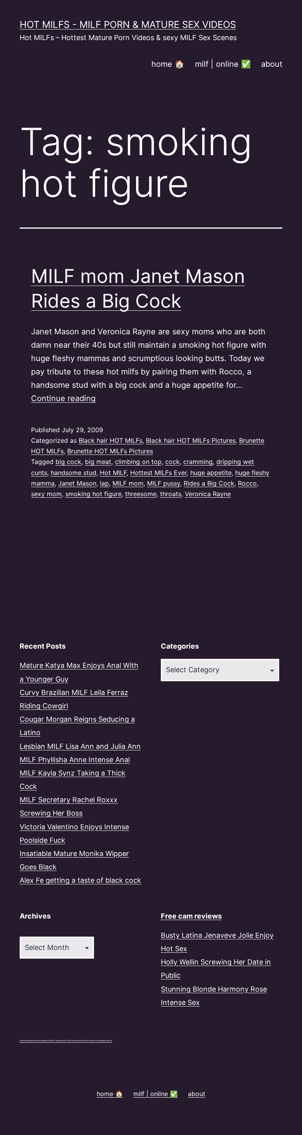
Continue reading (63, 398)
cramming (198, 462)
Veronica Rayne (208, 494)
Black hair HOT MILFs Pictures (191, 440)
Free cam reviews (191, 916)
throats (170, 494)
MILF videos (56, 1040)
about (271, 64)
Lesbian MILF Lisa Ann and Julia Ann (80, 746)
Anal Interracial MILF (45, 1040)
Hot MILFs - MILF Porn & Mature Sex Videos (128, 24)
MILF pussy (163, 483)
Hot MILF (113, 473)
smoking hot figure (93, 494)
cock (172, 462)
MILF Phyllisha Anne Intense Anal (75, 759)
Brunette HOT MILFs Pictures (110, 451)
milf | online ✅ (223, 64)
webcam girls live (106, 1040)
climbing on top (138, 462)
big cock (68, 462)
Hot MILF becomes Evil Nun (91, 1040)
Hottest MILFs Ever (158, 473)
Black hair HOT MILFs (110, 440)
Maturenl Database (26, 1040)
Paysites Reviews (76, 1040)
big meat (98, 462)
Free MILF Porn (65, 1040)
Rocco (247, 483)
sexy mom (46, 494)
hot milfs (35, 1040)
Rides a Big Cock (209, 483)
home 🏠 (167, 64)
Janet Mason (77, 483)
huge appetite (211, 473)
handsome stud (73, 473)
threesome (141, 494)
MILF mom (128, 483)
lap (104, 483)
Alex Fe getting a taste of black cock (80, 880)
